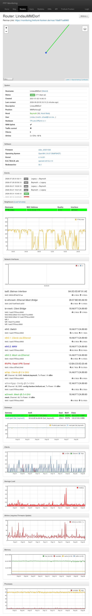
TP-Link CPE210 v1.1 (38, 121)
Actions (84, 16)
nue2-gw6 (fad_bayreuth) (15, 418)
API (56, 9)
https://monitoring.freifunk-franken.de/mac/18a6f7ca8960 (42, 20)
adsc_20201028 (44, 149)
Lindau (32, 117)
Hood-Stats (45, 113)
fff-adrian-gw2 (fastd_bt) (14, 415)
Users (31, 9)
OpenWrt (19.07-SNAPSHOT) (49, 153)
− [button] (6, 31)
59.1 (40, 164)
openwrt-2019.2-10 (45, 161)
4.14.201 (41, 157)
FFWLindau (9, 210)
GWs (49, 9)
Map (14, 9)
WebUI (44, 91)
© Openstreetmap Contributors (79, 80)
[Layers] (85, 28)
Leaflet (67, 80)
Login (87, 9)
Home (7, 9)
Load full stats (19, 202)
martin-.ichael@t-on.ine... (45, 117)
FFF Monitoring (10, 3)
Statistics (40, 9)
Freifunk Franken (67, 9)
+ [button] (6, 27)
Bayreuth (33, 113)
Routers (23, 9)
